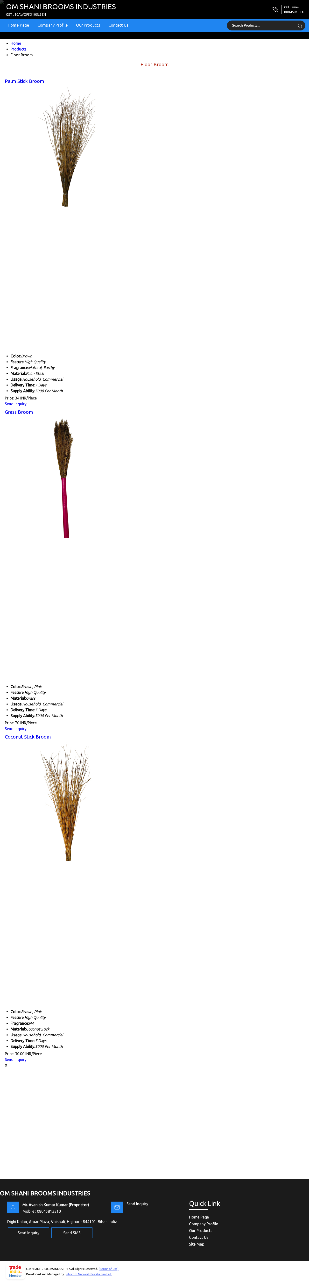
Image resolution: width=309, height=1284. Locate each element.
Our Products (88, 25)
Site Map (196, 1244)
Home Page (18, 25)
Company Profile (52, 25)
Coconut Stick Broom (28, 737)
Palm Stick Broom (24, 81)
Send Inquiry (16, 404)
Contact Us (118, 25)
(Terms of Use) (109, 1268)
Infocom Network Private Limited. (89, 1274)
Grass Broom (19, 412)
